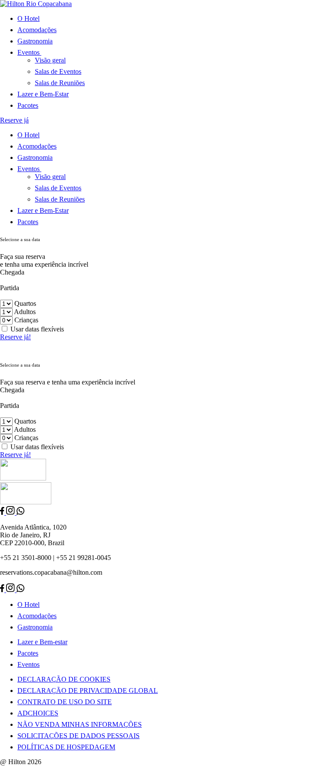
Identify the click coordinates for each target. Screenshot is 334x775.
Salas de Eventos (58, 71)
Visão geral (50, 60)
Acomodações (37, 29)
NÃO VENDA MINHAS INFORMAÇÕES (79, 724)
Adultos (25, 311)
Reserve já (14, 120)
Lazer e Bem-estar (42, 642)
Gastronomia (35, 41)
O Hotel (28, 18)
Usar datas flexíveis (37, 329)
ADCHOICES (37, 713)
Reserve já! (15, 337)
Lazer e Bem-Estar (43, 94)
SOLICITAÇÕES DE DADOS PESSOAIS (78, 735)
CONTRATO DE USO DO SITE (64, 701)
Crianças (26, 320)
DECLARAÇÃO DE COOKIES (63, 679)
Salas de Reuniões (60, 82)
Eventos (28, 664)
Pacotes (27, 105)
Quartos (25, 303)
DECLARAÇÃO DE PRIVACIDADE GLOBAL (87, 690)
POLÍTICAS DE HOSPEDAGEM (66, 747)
